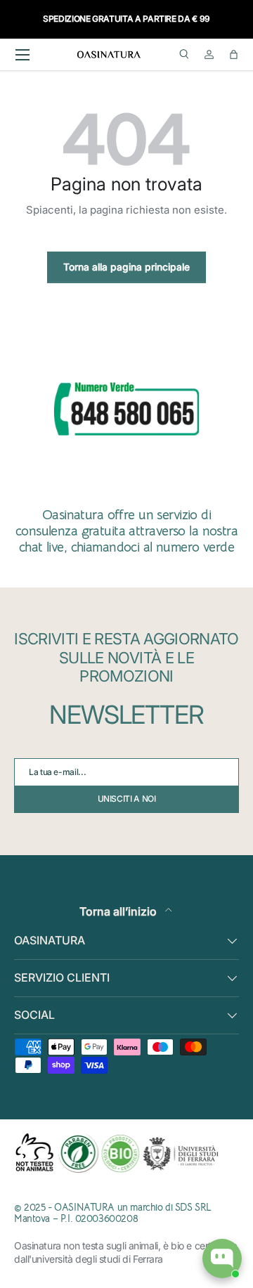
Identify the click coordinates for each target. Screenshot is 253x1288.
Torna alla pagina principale (126, 267)
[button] (233, 54)
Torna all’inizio (119, 911)
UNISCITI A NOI (127, 798)
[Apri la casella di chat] (222, 1258)
